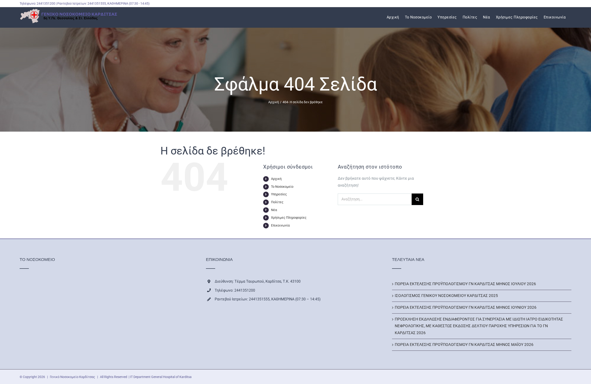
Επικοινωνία (280, 225)
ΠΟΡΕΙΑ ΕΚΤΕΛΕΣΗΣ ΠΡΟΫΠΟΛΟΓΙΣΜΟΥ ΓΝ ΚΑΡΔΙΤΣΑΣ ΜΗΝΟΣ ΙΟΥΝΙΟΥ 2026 (466, 307)
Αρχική (276, 179)
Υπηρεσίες (279, 194)
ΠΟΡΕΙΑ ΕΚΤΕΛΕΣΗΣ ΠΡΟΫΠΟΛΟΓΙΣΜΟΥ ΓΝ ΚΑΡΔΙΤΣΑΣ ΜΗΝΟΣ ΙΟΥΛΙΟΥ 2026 (465, 283)
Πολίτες (277, 202)
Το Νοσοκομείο (282, 186)
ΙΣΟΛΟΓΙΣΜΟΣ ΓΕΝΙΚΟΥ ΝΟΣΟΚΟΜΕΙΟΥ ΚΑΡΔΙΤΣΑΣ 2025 (446, 295)
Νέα (274, 210)
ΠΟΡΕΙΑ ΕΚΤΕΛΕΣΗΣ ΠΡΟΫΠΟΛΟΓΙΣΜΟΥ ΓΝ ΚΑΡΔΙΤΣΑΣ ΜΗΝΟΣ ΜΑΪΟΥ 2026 (464, 344)
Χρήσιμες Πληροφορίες (289, 217)
